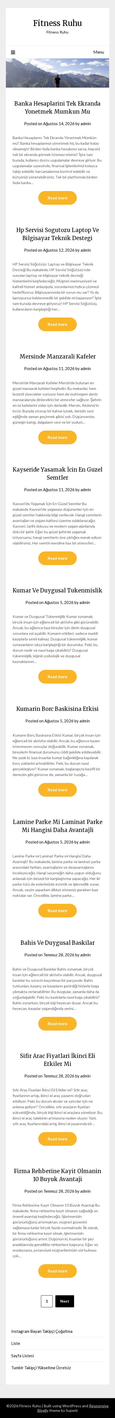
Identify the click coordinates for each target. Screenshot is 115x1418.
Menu (98, 51)
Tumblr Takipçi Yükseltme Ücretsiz (41, 1367)
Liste (15, 1343)
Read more (57, 197)
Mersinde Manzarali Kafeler (58, 356)
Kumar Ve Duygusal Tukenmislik (57, 590)
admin (85, 123)
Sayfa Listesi (22, 1355)
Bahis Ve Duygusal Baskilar (58, 942)
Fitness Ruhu (57, 23)
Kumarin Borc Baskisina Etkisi (57, 709)
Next (64, 1301)
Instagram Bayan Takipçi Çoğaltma (41, 1331)
